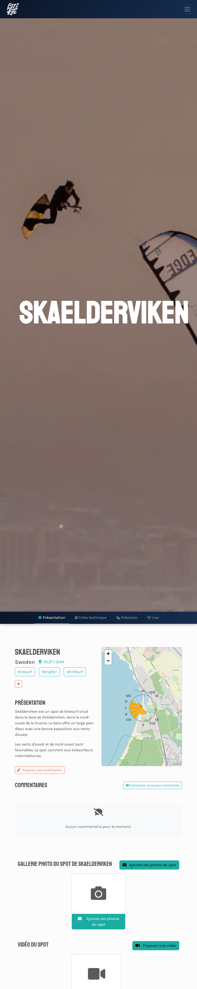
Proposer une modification (42, 770)
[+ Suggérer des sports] (18, 684)
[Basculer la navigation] (187, 9)
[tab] (52, 618)
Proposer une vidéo (159, 945)
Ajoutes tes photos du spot (152, 865)
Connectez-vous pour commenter (154, 785)
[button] (142, 707)
